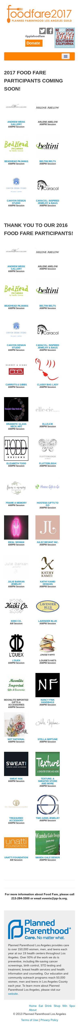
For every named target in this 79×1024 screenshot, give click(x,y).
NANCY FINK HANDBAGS (47, 701)
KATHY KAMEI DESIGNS (47, 582)
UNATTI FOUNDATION (16, 857)
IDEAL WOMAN (16, 542)
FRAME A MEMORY (16, 503)
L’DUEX (16, 660)
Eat (41, 1005)
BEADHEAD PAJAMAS (16, 161)
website (13, 993)
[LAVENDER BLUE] (47, 606)
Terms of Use (29, 1020)
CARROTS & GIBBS (16, 384)
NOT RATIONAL (16, 739)
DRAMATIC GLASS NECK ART (16, 425)
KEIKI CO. (16, 621)
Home (33, 1005)
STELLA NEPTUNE (48, 739)
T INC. (55, 542)
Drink (48, 1005)
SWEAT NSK (16, 778)
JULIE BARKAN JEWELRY (16, 582)
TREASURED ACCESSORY (16, 819)
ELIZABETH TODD (16, 463)
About (32, 1009)
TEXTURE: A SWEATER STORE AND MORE (47, 781)
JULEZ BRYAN (44, 542)
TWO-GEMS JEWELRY (48, 818)
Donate (33, 43)
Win (64, 1005)
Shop (57, 1005)
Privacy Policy (49, 1020)
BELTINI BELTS (48, 161)
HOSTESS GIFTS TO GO (48, 504)
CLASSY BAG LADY (47, 384)
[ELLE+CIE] (47, 409)
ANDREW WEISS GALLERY (16, 123)
